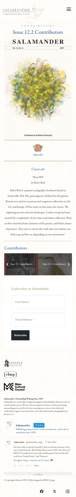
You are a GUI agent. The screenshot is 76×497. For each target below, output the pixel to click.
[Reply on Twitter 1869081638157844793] (15, 466)
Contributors (38, 26)
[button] (68, 9)
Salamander (19, 442)
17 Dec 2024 (50, 442)
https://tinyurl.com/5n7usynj (36, 460)
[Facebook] (41, 491)
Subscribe (38, 155)
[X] (54, 491)
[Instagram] (67, 491)
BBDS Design (49, 480)
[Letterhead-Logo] (23, 15)
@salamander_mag (34, 442)
